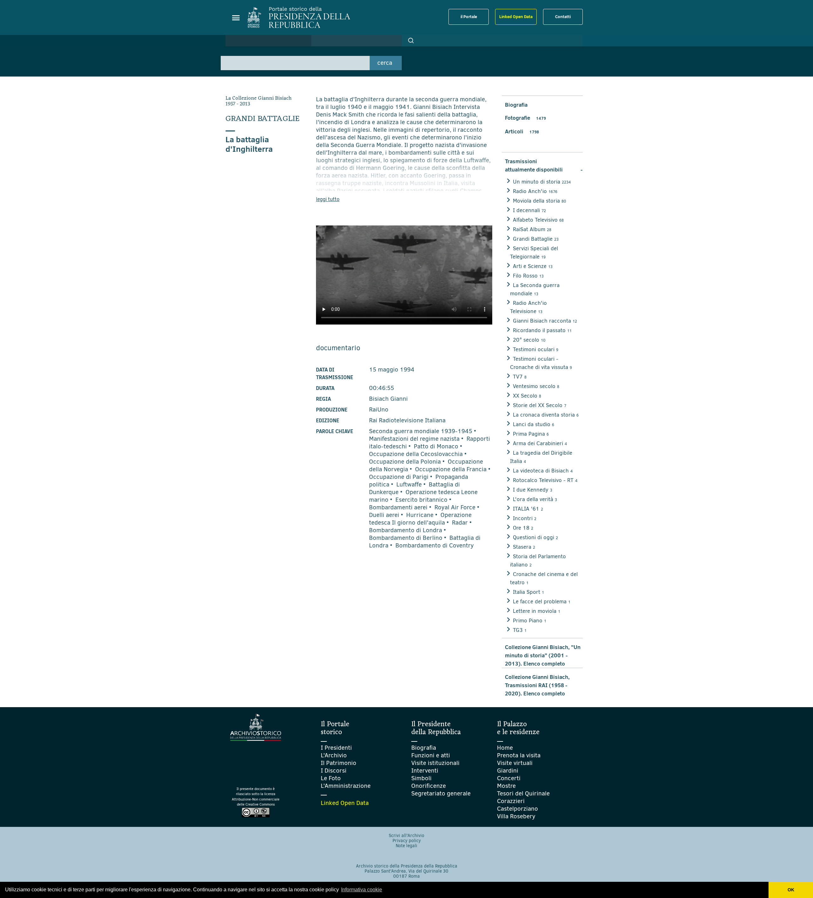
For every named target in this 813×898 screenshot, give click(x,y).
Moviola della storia (539, 200)
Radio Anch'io (535, 191)
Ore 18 (523, 528)
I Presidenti (336, 748)
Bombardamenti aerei (398, 507)
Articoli (522, 131)
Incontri (524, 518)
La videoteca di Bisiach (543, 470)
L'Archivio (334, 755)
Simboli (421, 778)
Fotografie (525, 118)
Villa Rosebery (516, 816)
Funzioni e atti (430, 755)
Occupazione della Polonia (405, 462)
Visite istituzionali (435, 763)
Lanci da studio (533, 424)
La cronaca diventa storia (546, 415)
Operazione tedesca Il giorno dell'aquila (420, 518)
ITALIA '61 (528, 509)
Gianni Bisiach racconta (545, 321)
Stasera (524, 547)
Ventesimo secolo (536, 386)
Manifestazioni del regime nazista (414, 439)
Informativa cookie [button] (361, 889)
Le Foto (331, 778)
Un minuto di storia (542, 181)
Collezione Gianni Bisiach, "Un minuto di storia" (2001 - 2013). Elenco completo (543, 655)
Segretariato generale (441, 793)
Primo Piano (529, 620)
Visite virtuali (515, 763)
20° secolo (529, 340)
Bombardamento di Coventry (434, 545)
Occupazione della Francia (451, 469)
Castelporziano (517, 809)
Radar (460, 522)
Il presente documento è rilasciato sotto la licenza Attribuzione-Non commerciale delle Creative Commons (255, 797)
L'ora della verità (535, 499)
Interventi (424, 770)
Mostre (506, 786)
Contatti (563, 16)
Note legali (406, 846)
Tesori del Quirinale (523, 793)
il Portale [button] (468, 16)
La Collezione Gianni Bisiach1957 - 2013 (258, 101)
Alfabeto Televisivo (538, 220)
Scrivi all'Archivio (406, 836)
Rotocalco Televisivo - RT (545, 480)
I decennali (529, 210)
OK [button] (791, 889)
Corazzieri (511, 801)
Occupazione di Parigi (398, 477)
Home (505, 748)
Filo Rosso (528, 275)
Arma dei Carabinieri (540, 443)
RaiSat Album (532, 229)
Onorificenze (428, 786)
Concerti (509, 778)
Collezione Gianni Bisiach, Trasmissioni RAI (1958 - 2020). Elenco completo (537, 685)
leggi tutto (327, 199)
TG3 (520, 630)
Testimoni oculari (535, 349)
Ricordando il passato (542, 330)
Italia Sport (528, 592)
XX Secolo (527, 395)
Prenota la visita (519, 755)
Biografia (516, 105)
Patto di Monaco (436, 446)
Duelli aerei (384, 515)
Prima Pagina (531, 434)
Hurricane (419, 515)
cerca (384, 63)
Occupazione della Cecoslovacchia (416, 454)
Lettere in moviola (536, 611)
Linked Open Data (516, 16)
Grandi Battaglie (536, 239)
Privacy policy (407, 841)
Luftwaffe (409, 484)
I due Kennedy (532, 489)
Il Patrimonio (338, 763)
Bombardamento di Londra (405, 530)
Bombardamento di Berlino (405, 538)
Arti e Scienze (533, 266)
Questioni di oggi (535, 537)
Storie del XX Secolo (539, 405)
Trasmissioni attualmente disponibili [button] (544, 165)
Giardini (507, 770)
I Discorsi (333, 770)
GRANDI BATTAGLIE (262, 119)
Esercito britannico (421, 500)
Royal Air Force (454, 507)
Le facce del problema (541, 601)
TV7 (520, 376)
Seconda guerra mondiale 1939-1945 (420, 431)
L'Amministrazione (346, 786)
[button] (410, 40)
